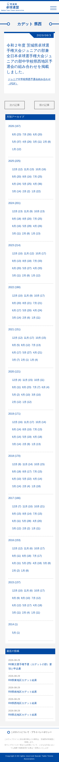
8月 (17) (26, 471)
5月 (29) (26, 226)
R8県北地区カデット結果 (22, 714)
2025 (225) (14, 161)
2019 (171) (14, 413)
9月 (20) (16, 176)
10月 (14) (41, 422)
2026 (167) (14, 126)
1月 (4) (34, 359)
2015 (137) (14, 582)
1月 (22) (36, 191)
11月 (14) (27, 464)
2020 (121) (14, 371)
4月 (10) (25, 394)
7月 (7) (36, 387)
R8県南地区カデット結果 (22, 691)
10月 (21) (39, 506)
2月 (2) (26, 191)
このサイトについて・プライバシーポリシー (31, 732)
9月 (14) (16, 429)
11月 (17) (29, 337)
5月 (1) (16, 632)
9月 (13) (16, 261)
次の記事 (15, 105)
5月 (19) (26, 437)
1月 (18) (36, 486)
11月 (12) (29, 253)
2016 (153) (14, 540)
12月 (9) (16, 464)
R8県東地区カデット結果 (22, 680)
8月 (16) (26, 176)
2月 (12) (16, 402)
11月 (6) (28, 548)
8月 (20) (26, 218)
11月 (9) (28, 211)
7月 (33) (37, 261)
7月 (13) (36, 345)
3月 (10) (36, 394)
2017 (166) (14, 498)
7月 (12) (36, 598)
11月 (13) (29, 169)
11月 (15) (27, 380)
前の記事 (44, 105)
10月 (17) (41, 253)
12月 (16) (17, 422)
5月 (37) (16, 141)
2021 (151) (14, 329)
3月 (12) (16, 528)
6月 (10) (16, 479)
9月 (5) (16, 345)
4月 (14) (37, 479)
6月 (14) (16, 437)
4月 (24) (37, 310)
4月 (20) (37, 521)
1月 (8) (25, 570)
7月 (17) (37, 556)
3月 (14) (16, 191)
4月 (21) (37, 352)
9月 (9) (16, 598)
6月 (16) (16, 226)
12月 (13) (17, 211)
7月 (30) (26, 134)
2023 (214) (14, 245)
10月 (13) (39, 211)
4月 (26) (26, 141)
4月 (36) (37, 184)
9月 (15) (16, 513)
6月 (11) (16, 521)
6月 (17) (16, 310)
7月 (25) (37, 176)
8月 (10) (26, 429)
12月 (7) (16, 506)
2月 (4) (26, 486)
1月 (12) (16, 149)
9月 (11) (16, 387)
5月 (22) (26, 479)
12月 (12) (17, 169)
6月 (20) (37, 134)
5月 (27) (26, 268)
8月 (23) (16, 134)
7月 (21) (37, 303)
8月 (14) (26, 513)
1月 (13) (35, 233)
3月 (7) (16, 359)
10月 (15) (41, 337)
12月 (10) (17, 253)
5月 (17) (26, 605)
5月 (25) (26, 184)
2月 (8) (47, 141)
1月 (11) (36, 317)
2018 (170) (14, 456)
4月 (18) (37, 437)
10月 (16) (41, 169)
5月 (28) (26, 521)
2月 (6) (26, 317)
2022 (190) (14, 287)
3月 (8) (47, 563)
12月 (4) (16, 380)
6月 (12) (16, 605)
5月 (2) (16, 394)
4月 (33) (37, 268)
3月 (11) (37, 141)
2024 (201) (14, 203)
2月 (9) (26, 444)
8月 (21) (26, 303)
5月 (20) (26, 310)
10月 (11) (39, 380)
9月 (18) (16, 218)
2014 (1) (13, 624)
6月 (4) (45, 387)
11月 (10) (27, 506)
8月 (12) (25, 345)
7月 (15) (37, 471)
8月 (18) (26, 261)
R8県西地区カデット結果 (22, 703)
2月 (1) (25, 359)
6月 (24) (16, 184)
